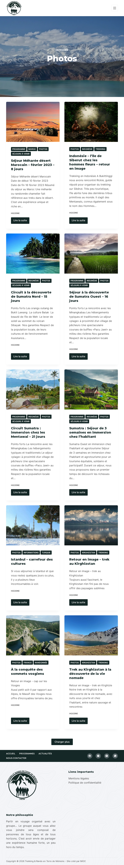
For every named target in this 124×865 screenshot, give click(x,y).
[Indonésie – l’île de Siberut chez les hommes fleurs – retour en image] (91, 122)
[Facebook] (90, 756)
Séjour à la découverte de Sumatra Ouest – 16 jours (89, 296)
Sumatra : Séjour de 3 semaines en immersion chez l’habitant (90, 432)
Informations (31, 552)
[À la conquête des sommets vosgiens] (33, 635)
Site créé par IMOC (76, 861)
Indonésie (87, 149)
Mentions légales (78, 778)
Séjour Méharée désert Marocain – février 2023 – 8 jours (32, 165)
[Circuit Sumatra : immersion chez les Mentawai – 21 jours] (33, 389)
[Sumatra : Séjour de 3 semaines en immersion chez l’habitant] (91, 389)
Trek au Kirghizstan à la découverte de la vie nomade (90, 674)
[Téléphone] (115, 756)
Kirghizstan (88, 552)
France (28, 662)
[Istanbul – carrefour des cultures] (33, 525)
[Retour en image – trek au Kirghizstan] (91, 525)
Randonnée (41, 662)
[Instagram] (98, 756)
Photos (43, 149)
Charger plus (62, 741)
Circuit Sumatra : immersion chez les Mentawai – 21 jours (28, 432)
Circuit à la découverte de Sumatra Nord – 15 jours (31, 296)
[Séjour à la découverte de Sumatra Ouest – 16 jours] (91, 253)
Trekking (100, 149)
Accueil (10, 753)
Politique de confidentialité (84, 782)
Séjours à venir (21, 154)
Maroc (32, 149)
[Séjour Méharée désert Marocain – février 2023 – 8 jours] (33, 122)
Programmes (27, 753)
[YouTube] (106, 756)
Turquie (46, 552)
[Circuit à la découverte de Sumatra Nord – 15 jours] (33, 253)
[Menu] (114, 8)
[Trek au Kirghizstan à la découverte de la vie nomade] (91, 635)
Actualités (45, 753)
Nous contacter (16, 758)
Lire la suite (21, 219)
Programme (18, 149)
